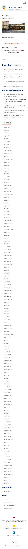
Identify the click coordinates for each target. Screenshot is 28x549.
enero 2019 (7, 392)
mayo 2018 (6, 416)
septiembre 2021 (8, 299)
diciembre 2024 (8, 185)
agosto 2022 (7, 267)
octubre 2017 (7, 436)
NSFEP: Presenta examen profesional (13, 86)
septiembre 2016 (8, 474)
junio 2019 (6, 378)
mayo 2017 (6, 451)
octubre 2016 (7, 471)
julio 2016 (6, 480)
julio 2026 (6, 130)
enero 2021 (7, 322)
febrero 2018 (7, 424)
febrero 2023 (7, 249)
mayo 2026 (6, 136)
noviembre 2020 (8, 328)
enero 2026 (7, 147)
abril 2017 (6, 454)
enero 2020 (7, 357)
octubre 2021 (7, 296)
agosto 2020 (7, 337)
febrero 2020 (7, 354)
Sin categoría (7, 491)
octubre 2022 (7, 261)
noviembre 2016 (8, 468)
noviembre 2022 (8, 258)
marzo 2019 (7, 387)
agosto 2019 (7, 372)
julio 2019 (6, 375)
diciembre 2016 (8, 465)
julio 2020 (6, 340)
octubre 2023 (7, 226)
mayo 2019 (6, 381)
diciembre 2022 (8, 255)
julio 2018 (6, 410)
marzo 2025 (7, 176)
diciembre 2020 (8, 325)
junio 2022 (6, 273)
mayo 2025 (6, 171)
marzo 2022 (7, 281)
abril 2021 (6, 314)
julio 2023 (6, 235)
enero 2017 (7, 462)
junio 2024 (6, 203)
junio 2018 (6, 413)
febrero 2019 (7, 389)
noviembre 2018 (8, 398)
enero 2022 (7, 287)
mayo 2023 (6, 241)
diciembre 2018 (8, 395)
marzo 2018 (7, 422)
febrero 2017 (7, 459)
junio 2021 (6, 308)
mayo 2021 (6, 311)
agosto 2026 (7, 127)
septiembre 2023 (8, 229)
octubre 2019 (7, 366)
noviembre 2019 (8, 363)
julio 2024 (6, 200)
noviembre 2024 (8, 188)
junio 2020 (6, 343)
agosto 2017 (7, 442)
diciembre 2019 (8, 360)
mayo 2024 (6, 206)
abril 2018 (6, 419)
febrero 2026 (7, 144)
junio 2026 (6, 133)
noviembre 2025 (8, 153)
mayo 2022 (6, 276)
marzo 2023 (7, 246)
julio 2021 (6, 305)
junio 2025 (6, 168)
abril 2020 (6, 349)
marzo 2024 (7, 211)
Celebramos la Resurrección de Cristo (12, 43)
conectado (18, 50)
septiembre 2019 (8, 369)
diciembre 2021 (8, 290)
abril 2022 (6, 279)
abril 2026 (6, 138)
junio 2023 (6, 238)
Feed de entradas (8, 502)
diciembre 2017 (8, 430)
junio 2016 (6, 483)
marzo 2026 (7, 141)
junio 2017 (6, 448)
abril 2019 (6, 384)
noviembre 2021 (8, 293)
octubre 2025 (7, 156)
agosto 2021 (7, 302)
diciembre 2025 (8, 150)
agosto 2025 (7, 162)
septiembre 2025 (8, 159)
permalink (12, 37)
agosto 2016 (7, 477)
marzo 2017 (7, 457)
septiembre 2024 (8, 194)
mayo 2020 (6, 346)
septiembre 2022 (8, 264)
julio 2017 (6, 445)
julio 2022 (6, 270)
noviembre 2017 (8, 433)
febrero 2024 (7, 214)
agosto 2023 (7, 232)
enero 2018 (7, 427)
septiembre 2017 (8, 439)
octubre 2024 (7, 191)
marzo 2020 (7, 352)
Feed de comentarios (9, 505)
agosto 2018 (7, 407)
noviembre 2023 (8, 223)
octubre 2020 (7, 331)
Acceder (6, 499)
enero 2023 (7, 252)
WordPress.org (8, 508)
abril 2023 (6, 244)
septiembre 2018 (8, 404)
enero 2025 (7, 182)
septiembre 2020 (8, 334)
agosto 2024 (7, 197)
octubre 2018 (7, 401)
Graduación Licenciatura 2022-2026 (13, 74)
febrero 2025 (7, 179)
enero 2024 (7, 217)
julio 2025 (6, 165)
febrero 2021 (7, 319)
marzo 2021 (7, 316)
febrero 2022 (7, 284)
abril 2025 (6, 173)
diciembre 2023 (8, 220)
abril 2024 (6, 209)
